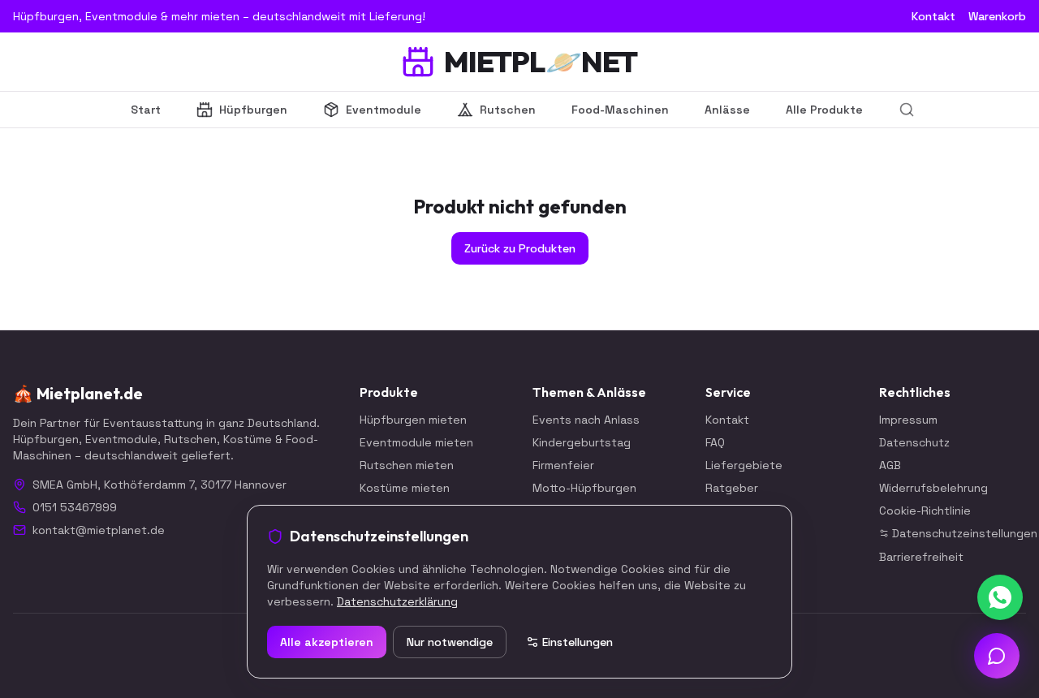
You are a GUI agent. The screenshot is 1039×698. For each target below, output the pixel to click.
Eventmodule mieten (416, 442)
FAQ (715, 442)
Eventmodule (383, 109)
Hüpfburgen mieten (413, 419)
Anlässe (727, 109)
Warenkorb (997, 16)
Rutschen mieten (407, 465)
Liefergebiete (743, 465)
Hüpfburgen (253, 109)
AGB (890, 465)
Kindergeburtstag (581, 442)
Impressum (908, 419)
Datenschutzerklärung (397, 601)
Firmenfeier (563, 465)
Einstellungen (577, 642)
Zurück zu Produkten (520, 248)
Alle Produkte (824, 109)
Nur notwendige (450, 642)
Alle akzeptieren (326, 642)
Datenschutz (914, 442)
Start (146, 109)
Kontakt (933, 16)
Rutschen (508, 109)
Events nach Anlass (586, 419)
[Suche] (907, 109)
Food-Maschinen (620, 109)
